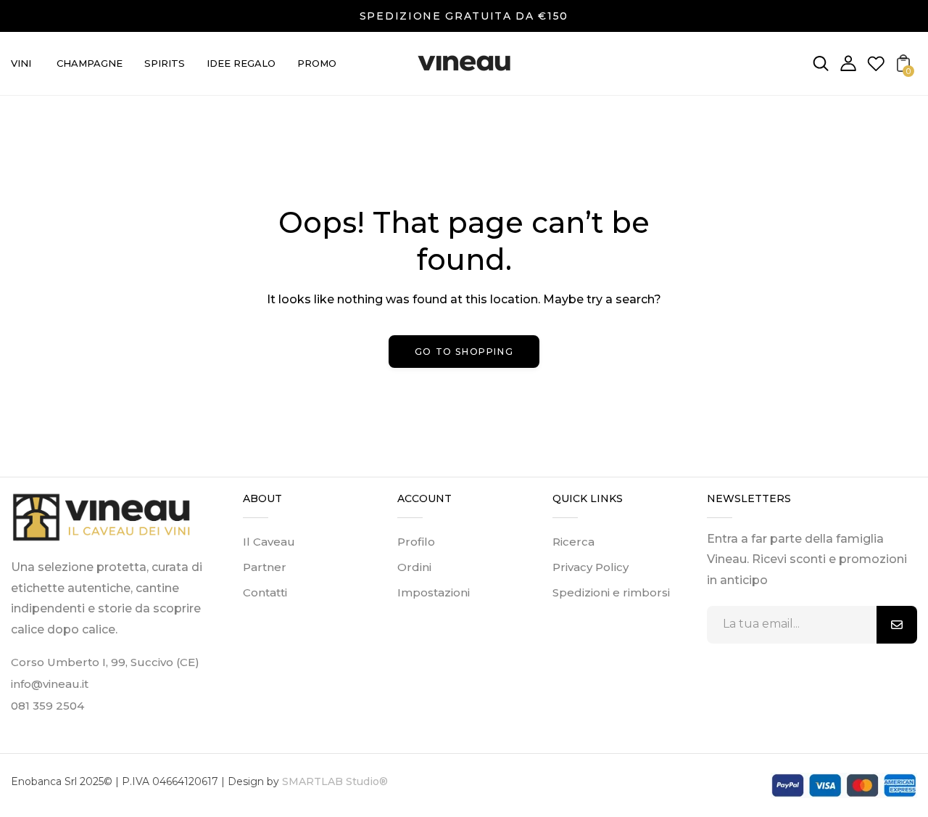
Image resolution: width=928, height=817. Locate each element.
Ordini (414, 567)
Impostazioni (433, 592)
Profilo (416, 542)
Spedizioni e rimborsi (611, 592)
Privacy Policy (590, 567)
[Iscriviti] (897, 625)
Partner (264, 567)
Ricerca (573, 542)
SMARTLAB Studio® (333, 781)
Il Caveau (269, 542)
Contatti (265, 592)
